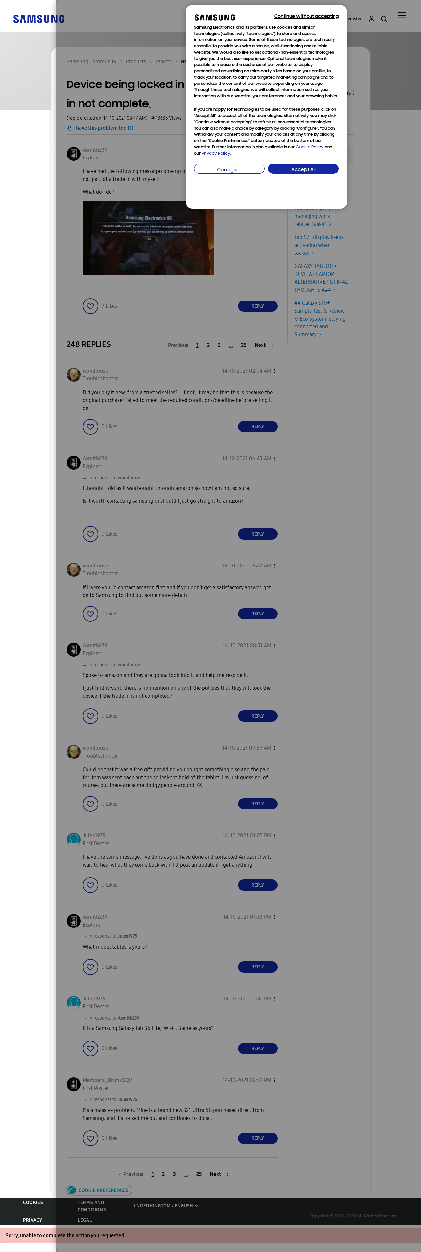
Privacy (32, 1220)
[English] (38, 18)
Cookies (33, 1202)
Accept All (303, 169)
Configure (229, 170)
